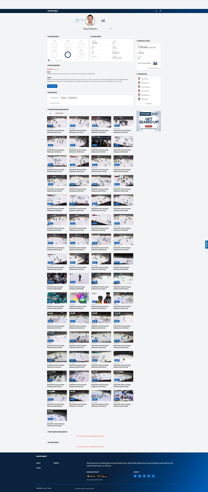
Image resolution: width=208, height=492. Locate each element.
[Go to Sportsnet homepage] (52, 11)
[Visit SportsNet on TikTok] (153, 476)
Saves (50, 113)
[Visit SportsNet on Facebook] (144, 476)
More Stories (52, 86)
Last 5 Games (54, 98)
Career (64, 98)
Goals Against (59, 113)
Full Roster (149, 103)
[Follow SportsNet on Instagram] (148, 476)
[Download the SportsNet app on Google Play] (102, 476)
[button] (156, 11)
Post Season (72, 98)
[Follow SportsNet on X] (135, 476)
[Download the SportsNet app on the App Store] (91, 476)
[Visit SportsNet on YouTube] (139, 476)
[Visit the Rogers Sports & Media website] (43, 488)
